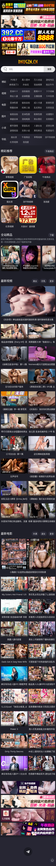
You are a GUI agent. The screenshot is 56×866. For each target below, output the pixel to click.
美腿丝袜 (14, 119)
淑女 (43, 533)
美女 (35, 281)
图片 (4, 116)
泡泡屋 (26, 142)
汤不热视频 (50, 137)
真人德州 (26, 79)
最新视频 (6, 281)
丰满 (35, 533)
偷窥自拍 (14, 114)
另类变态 (50, 107)
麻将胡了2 (14, 84)
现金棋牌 (38, 84)
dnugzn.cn (28, 62)
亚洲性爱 (14, 102)
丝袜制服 (26, 96)
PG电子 (14, 79)
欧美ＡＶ (38, 91)
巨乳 (43, 281)
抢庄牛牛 (50, 84)
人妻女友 (38, 125)
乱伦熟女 (38, 107)
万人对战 (38, 79)
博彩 (4, 81)
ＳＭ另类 (50, 96)
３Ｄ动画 (50, 91)
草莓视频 (38, 137)
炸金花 (26, 84)
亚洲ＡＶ (14, 91)
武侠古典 (50, 125)
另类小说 (26, 130)
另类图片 (50, 119)
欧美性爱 (50, 102)
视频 (4, 93)
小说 (4, 127)
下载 (52, 235)
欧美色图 (38, 114)
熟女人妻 (14, 96)
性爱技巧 (50, 130)
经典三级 (26, 107)
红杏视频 (14, 142)
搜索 (49, 69)
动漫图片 (50, 114)
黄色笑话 (38, 130)
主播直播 (38, 96)
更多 (52, 281)
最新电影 (6, 534)
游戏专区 (50, 79)
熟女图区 (38, 119)
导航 (4, 139)
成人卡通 (38, 102)
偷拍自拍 (26, 102)
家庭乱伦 (26, 125)
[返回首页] (52, 860)
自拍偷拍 (26, 91)
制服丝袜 (14, 107)
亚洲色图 (26, 114)
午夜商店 (26, 137)
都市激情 (14, 125)
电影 (4, 104)
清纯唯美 (26, 119)
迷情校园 (14, 130)
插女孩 (14, 137)
